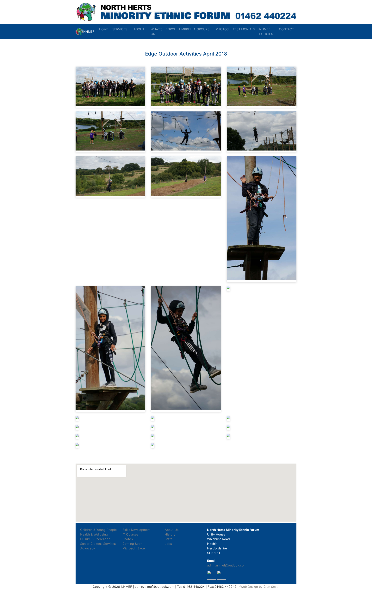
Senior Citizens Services (98, 544)
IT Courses (130, 534)
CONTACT (287, 29)
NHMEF (88, 31)
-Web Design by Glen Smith (259, 587)
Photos (127, 539)
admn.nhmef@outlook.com (226, 565)
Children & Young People (98, 530)
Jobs (168, 544)
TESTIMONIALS (244, 29)
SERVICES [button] (120, 29)
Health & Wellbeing (94, 534)
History (170, 534)
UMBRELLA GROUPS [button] (194, 29)
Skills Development (136, 530)
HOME (104, 29)
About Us (171, 530)
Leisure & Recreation (95, 539)
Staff (168, 539)
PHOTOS (223, 29)
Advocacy (87, 548)
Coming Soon (132, 544)
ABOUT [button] (139, 29)
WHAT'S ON (157, 31)
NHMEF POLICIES (266, 31)
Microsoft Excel (134, 548)
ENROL (171, 29)
